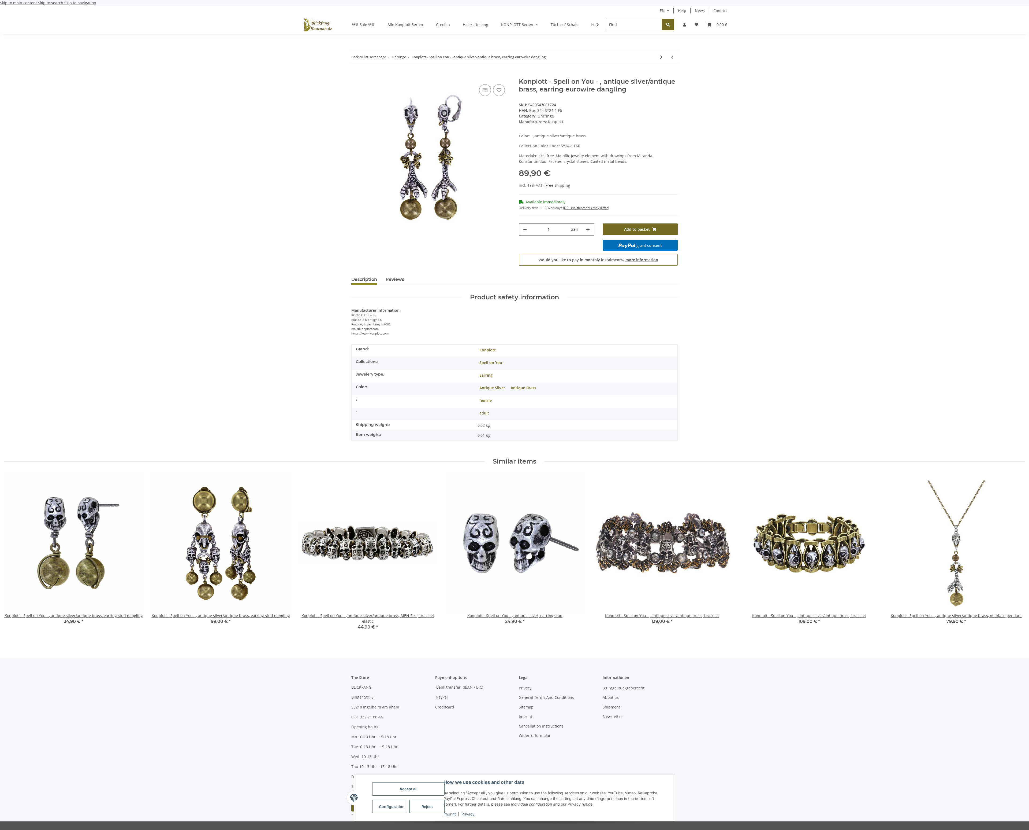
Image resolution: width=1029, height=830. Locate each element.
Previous (13, 555)
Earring (486, 375)
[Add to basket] (355, 75)
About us (611, 697)
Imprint (449, 814)
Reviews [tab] (395, 279)
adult (484, 413)
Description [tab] (364, 279)
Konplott (487, 349)
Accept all (408, 789)
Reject (427, 806)
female (485, 400)
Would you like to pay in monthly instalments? (598, 259)
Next (1016, 555)
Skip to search (51, 2)
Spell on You (490, 362)
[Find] (668, 24)
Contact (720, 10)
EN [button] (662, 10)
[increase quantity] (588, 229)
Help (682, 10)
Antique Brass (523, 387)
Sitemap (526, 707)
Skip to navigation (80, 2)
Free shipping (558, 185)
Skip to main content (19, 2)
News (700, 10)
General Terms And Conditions (546, 697)
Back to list (359, 56)
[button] (684, 24)
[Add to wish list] (499, 90)
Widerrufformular (535, 735)
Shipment (611, 707)
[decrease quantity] (525, 229)
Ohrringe (546, 116)
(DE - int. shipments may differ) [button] (586, 207)
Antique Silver (492, 387)
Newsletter (612, 716)
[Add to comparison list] (485, 90)
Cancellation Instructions (541, 726)
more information (641, 259)
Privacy (468, 814)
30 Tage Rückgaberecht (623, 688)
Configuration (392, 806)
